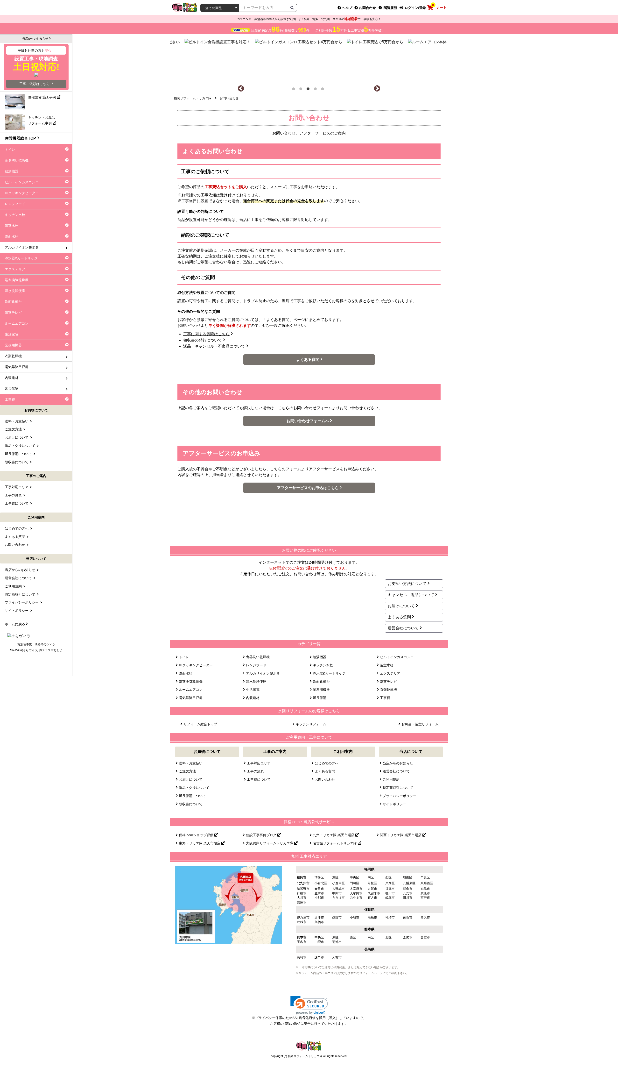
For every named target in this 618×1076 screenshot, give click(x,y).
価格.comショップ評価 (196, 835)
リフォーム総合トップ (200, 724)
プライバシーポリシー (399, 796)
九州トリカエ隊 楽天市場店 (334, 835)
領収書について (191, 804)
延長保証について (192, 796)
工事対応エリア (259, 763)
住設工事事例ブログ (261, 835)
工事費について (259, 779)
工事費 (385, 698)
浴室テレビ (388, 682)
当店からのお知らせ (398, 763)
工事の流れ (255, 771)
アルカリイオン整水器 (263, 673)
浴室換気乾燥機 (191, 682)
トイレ (184, 657)
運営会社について (403, 628)
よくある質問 (307, 359)
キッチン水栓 (323, 665)
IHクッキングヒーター (196, 665)
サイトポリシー (394, 804)
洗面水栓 (185, 673)
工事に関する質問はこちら (206, 334)
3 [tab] (309, 89)
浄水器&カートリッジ (329, 673)
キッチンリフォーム (311, 724)
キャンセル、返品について (411, 595)
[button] (309, 1005)
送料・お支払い (191, 763)
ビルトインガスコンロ (397, 657)
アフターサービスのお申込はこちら (308, 488)
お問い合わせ (325, 779)
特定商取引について (398, 788)
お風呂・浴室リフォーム (420, 724)
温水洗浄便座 (256, 682)
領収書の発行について (202, 340)
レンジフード (256, 665)
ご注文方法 (187, 771)
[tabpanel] (309, 59)
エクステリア (390, 673)
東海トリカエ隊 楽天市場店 (200, 843)
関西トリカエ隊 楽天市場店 (401, 835)
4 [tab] (316, 89)
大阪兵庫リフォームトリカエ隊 (270, 843)
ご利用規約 (391, 779)
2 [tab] (301, 89)
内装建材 (253, 698)
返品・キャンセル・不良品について (214, 346)
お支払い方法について (407, 584)
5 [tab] (323, 89)
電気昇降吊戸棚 (191, 698)
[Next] (377, 88)
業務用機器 (321, 689)
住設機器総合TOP (20, 138)
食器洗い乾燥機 (258, 657)
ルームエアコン (191, 689)
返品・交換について (194, 788)
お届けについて (401, 606)
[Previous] (241, 88)
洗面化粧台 (321, 682)
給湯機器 (319, 657)
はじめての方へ (326, 763)
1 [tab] (294, 89)
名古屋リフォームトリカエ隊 (335, 843)
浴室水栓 (386, 665)
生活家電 (253, 689)
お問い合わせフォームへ (308, 421)
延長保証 (319, 698)
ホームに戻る (15, 624)
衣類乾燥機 (388, 689)
